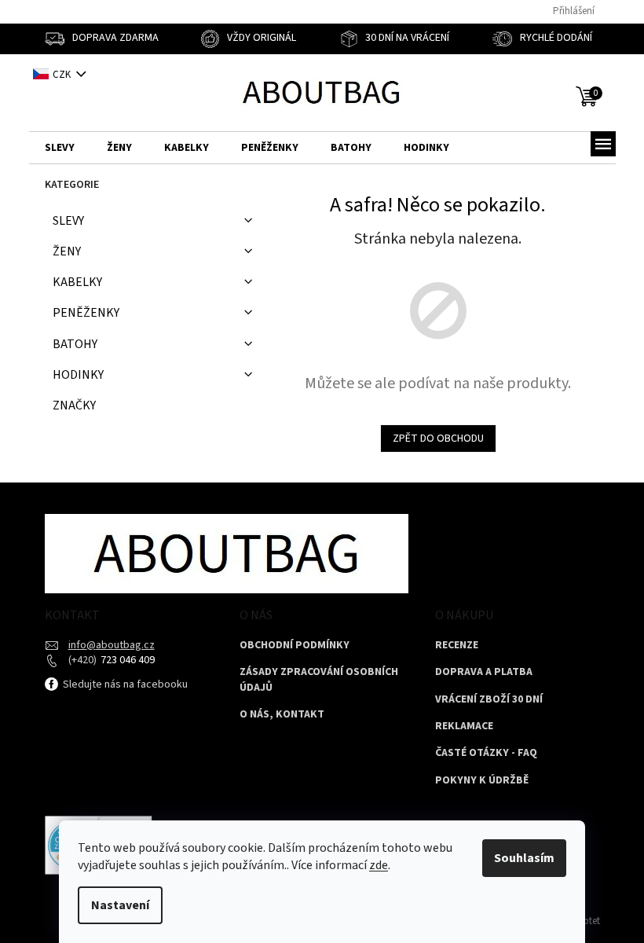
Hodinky (78, 374)
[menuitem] (59, 148)
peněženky (86, 312)
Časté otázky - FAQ (486, 753)
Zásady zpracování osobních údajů (319, 680)
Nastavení (120, 905)
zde (378, 865)
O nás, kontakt (282, 714)
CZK (63, 75)
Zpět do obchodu (438, 438)
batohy (75, 344)
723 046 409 (126, 660)
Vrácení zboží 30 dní (489, 699)
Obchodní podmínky (294, 645)
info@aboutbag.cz (111, 645)
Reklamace (464, 726)
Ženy (67, 251)
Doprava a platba (483, 672)
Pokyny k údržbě (482, 780)
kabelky (77, 282)
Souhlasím (524, 858)
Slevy (68, 220)
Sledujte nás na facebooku (124, 684)
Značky (74, 405)
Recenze (456, 645)
